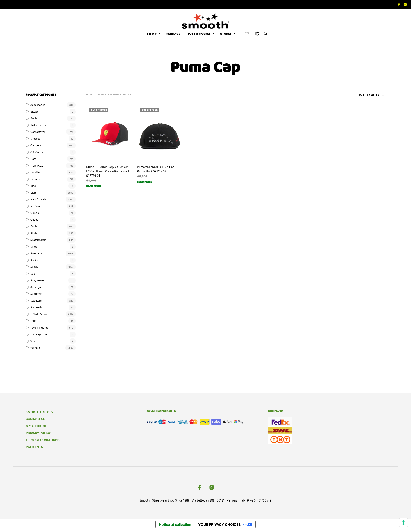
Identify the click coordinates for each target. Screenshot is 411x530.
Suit (32, 273)
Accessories (37, 104)
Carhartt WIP (38, 131)
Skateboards (38, 239)
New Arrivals (38, 199)
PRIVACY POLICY (38, 433)
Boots (33, 118)
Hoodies (35, 172)
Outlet (34, 219)
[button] (248, 33)
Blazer (34, 111)
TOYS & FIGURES (199, 34)
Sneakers (36, 253)
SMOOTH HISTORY (40, 412)
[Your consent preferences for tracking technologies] (403, 522)
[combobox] (363, 95)
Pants (33, 226)
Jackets (35, 179)
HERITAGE (173, 34)
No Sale (35, 206)
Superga (35, 287)
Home (89, 95)
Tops (33, 320)
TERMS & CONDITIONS (43, 440)
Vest (33, 341)
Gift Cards (36, 152)
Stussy (34, 266)
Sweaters (36, 300)
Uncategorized (39, 334)
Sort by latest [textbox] (370, 95)
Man (33, 192)
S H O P (152, 34)
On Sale (35, 212)
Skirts (33, 246)
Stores (226, 34)
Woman (35, 347)
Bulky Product (39, 125)
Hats (33, 158)
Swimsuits (36, 307)
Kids (33, 185)
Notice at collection (175, 524)
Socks (34, 260)
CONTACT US (35, 419)
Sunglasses (37, 280)
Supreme (36, 293)
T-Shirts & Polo (39, 314)
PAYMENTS (34, 447)
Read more (93, 186)
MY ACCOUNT (36, 426)
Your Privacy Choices (219, 524)
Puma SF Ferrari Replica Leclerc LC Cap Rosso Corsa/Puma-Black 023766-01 (108, 171)
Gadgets (35, 145)
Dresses (35, 138)
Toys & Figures (39, 327)
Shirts (33, 233)
